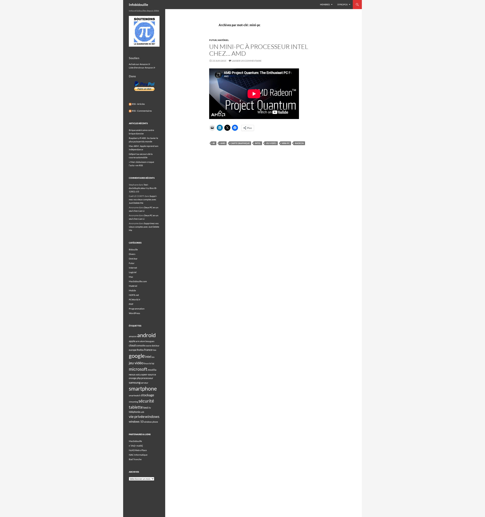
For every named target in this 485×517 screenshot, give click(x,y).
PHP (131, 304)
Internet (133, 267)
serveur (144, 382)
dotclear (155, 345)
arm (138, 341)
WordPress (134, 313)
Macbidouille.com (138, 281)
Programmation (137, 308)
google (137, 355)
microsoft (138, 369)
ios (153, 357)
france (148, 349)
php (139, 378)
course (148, 345)
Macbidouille (135, 441)
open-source (148, 374)
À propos (342, 4)
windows (152, 416)
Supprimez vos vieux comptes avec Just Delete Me (143, 199)
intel (258, 143)
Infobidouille (138, 4)
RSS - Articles (138, 104)
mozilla (152, 369)
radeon (299, 143)
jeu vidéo (271, 143)
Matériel (223, 40)
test (145, 407)
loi (150, 363)
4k (213, 143)
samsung (134, 382)
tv (150, 407)
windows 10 (136, 421)
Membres (325, 4)
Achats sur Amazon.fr (139, 64)
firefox (140, 349)
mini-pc (286, 143)
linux (146, 363)
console (140, 345)
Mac (131, 276)
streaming (133, 401)
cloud (132, 345)
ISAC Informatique (138, 454)
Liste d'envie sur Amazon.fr (142, 67)
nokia (138, 374)
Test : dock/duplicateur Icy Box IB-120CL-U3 (143, 188)
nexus (132, 374)
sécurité (146, 400)
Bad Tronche (135, 459)
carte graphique (240, 143)
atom (142, 341)
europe (132, 349)
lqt (153, 363)
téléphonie (134, 411)
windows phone (151, 422)
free (154, 350)
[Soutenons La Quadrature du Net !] (144, 31)
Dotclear (133, 258)
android (146, 335)
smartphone (143, 388)
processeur (147, 378)
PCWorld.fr (134, 299)
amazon (133, 336)
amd (222, 143)
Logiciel (132, 272)
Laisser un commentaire (246, 60)
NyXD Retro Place (138, 450)
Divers (132, 254)
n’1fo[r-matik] (136, 445)
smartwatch (135, 395)
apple (132, 341)
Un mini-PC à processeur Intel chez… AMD (258, 50)
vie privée (137, 416)
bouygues (150, 341)
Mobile (132, 290)
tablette (136, 407)
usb (142, 411)
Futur (213, 40)
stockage (147, 395)
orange (132, 378)
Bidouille (133, 249)
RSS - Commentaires (141, 110)
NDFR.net (134, 295)
